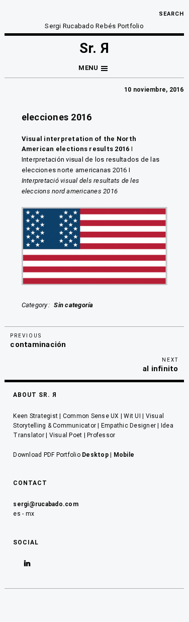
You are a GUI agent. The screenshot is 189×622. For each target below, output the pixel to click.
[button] (94, 68)
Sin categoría (73, 305)
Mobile (124, 454)
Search (171, 14)
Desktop (95, 454)
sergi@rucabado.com (45, 504)
